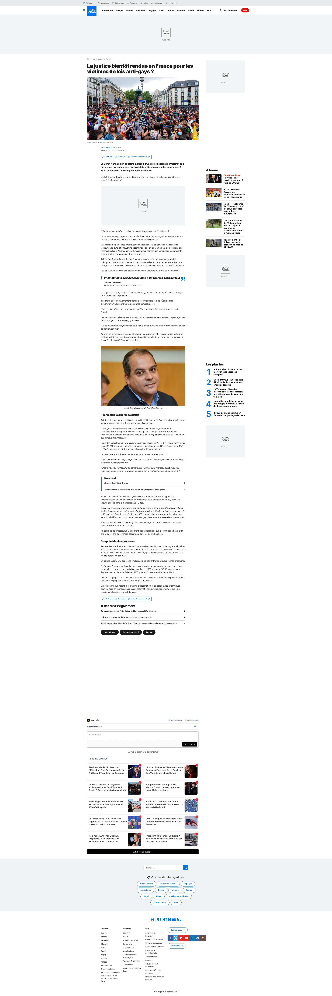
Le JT (125, 937)
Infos (93, 59)
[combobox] (180, 3)
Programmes (106, 965)
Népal (158, 896)
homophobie (109, 632)
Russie (161, 890)
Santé (191, 10)
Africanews (128, 965)
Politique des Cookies (154, 947)
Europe (119, 10)
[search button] (167, 3)
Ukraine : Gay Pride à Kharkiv (116, 483)
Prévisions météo (130, 940)
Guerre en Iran (146, 884)
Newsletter (175, 946)
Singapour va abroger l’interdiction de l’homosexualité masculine (128, 611)
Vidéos (200, 10)
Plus (147, 928)
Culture (170, 10)
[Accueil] (88, 59)
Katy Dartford (108, 147)
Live (245, 10)
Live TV (126, 933)
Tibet (176, 902)
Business (140, 10)
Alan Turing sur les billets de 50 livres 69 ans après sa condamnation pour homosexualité (139, 623)
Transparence (151, 957)
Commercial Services (154, 939)
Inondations (145, 890)
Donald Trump (160, 902)
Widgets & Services (131, 961)
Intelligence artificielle (178, 896)
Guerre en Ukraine (168, 884)
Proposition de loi (131, 632)
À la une (212, 170)
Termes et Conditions (154, 943)
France (108, 59)
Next (161, 10)
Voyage (152, 10)
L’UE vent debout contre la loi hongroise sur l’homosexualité (126, 617)
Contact (148, 960)
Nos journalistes (108, 969)
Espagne (188, 884)
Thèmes (104, 928)
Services (127, 928)
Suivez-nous (128, 947)
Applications (128, 951)
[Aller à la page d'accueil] (91, 11)
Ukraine (175, 890)
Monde (129, 10)
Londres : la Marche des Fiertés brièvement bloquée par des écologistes (134, 489)
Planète (181, 10)
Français (89, 3)
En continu (107, 10)
